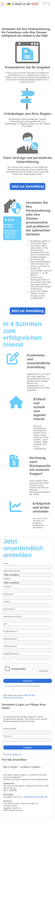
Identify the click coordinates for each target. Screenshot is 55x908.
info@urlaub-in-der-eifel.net (35, 797)
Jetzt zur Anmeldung (27, 186)
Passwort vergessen (12, 754)
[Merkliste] (44, 3)
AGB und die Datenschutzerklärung (19, 696)
